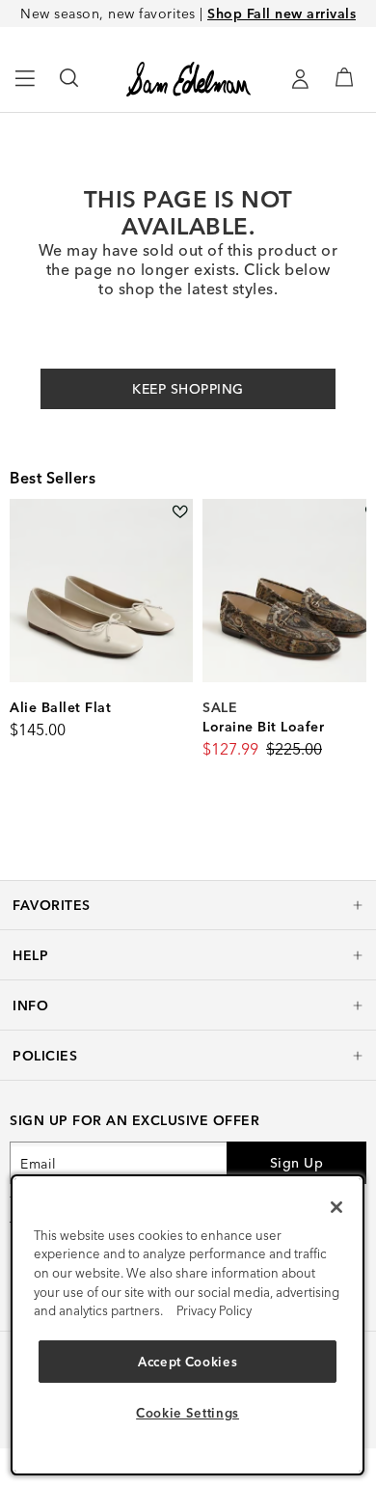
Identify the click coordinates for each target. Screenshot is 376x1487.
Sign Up (297, 1162)
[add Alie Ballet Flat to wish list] (180, 512)
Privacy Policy (214, 1310)
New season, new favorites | (188, 13)
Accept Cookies (187, 1361)
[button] (188, 905)
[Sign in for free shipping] (299, 79)
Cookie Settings (187, 1412)
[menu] (25, 87)
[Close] (336, 1207)
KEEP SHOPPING (188, 389)
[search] (70, 87)
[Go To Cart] (344, 77)
